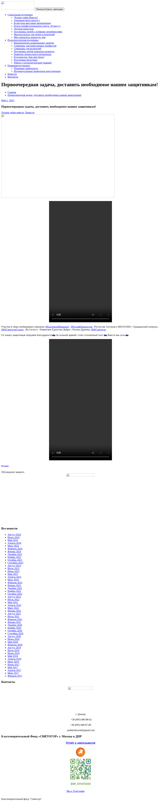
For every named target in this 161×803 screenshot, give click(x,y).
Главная (12, 92)
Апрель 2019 (14, 659)
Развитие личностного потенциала (32, 54)
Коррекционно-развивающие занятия (34, 43)
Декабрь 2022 (15, 588)
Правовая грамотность (26, 68)
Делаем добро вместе (12, 112)
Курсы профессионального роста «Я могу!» (37, 26)
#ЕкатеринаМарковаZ (57, 326)
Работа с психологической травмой (33, 62)
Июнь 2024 (13, 537)
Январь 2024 (14, 551)
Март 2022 (13, 608)
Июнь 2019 (13, 653)
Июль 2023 (13, 568)
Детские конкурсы (24, 28)
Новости (12, 74)
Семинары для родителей (27, 48)
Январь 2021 (14, 622)
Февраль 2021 (15, 619)
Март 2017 (13, 673)
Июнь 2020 (13, 639)
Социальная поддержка (20, 14)
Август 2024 (14, 534)
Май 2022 (13, 602)
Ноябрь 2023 (14, 557)
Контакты (13, 77)
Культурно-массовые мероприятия (32, 23)
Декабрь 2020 (15, 625)
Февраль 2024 (15, 548)
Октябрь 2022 (15, 594)
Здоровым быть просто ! (27, 20)
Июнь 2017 (13, 664)
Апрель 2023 (14, 577)
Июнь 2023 (13, 571)
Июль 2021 (13, 616)
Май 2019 (13, 656)
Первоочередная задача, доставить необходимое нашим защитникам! (44, 95)
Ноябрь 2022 (14, 591)
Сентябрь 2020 (15, 633)
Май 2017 (13, 667)
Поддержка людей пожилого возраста (34, 51)
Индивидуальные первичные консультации (37, 71)
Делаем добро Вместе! (26, 17)
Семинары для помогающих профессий (35, 45)
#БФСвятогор (98, 329)
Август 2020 (14, 636)
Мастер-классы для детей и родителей (34, 34)
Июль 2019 (13, 650)
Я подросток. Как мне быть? (29, 57)
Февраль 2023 (15, 582)
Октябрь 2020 (15, 630)
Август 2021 (14, 613)
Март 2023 (13, 579)
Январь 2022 (14, 611)
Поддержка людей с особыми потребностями (38, 31)
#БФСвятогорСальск (12, 329)
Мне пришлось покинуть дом (29, 37)
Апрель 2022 (14, 605)
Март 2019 (13, 661)
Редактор (5, 466)
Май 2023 (13, 574)
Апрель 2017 (14, 670)
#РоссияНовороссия (81, 326)
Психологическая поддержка (23, 40)
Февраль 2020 (15, 644)
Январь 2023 (14, 585)
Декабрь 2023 (15, 554)
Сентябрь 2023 (15, 562)
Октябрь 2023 (15, 560)
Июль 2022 (13, 599)
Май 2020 (13, 642)
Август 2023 (14, 565)
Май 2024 (13, 540)
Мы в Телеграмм (75, 791)
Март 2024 (13, 545)
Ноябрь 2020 (14, 627)
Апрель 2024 (14, 543)
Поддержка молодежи (25, 60)
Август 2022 (14, 596)
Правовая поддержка (19, 65)
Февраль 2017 (15, 676)
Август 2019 (14, 647)
